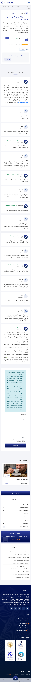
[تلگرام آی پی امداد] (23, 608)
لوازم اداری (25, 523)
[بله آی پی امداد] (27, 608)
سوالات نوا (22, 49)
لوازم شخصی (25, 514)
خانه (29, 6)
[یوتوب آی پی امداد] (11, 608)
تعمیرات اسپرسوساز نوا (23, 102)
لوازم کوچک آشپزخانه (23, 510)
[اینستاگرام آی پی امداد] (15, 608)
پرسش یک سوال (15, 493)
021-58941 (23, 623)
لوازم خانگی (25, 504)
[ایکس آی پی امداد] (19, 608)
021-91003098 (22, 625)
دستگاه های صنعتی (23, 526)
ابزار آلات (26, 520)
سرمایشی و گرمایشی (23, 507)
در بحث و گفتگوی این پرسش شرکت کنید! (18, 56)
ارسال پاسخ (8, 59)
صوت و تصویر (25, 517)
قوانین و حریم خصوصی (25, 671)
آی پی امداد (11, 674)
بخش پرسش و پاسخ (22, 6)
